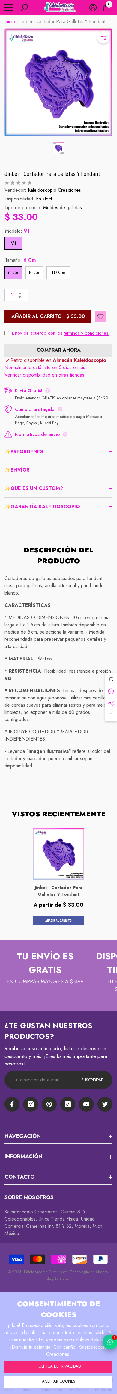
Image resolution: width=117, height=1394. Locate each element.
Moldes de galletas (62, 207)
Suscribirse (92, 1080)
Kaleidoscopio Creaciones (54, 190)
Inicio (9, 21)
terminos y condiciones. (87, 333)
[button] (24, 7)
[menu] (9, 7)
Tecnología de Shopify (89, 1272)
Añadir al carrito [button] (58, 920)
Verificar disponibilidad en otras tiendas (44, 374)
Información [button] (23, 1156)
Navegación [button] (22, 1136)
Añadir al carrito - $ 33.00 (48, 316)
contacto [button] (19, 1177)
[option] (58, 82)
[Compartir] (104, 37)
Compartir (104, 37)
